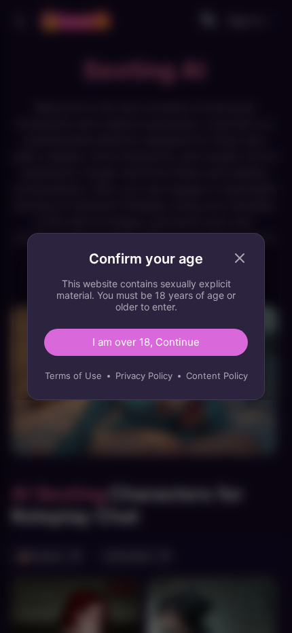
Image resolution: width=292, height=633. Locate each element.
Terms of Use (73, 375)
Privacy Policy (143, 375)
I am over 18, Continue (146, 342)
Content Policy (217, 375)
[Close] (239, 258)
